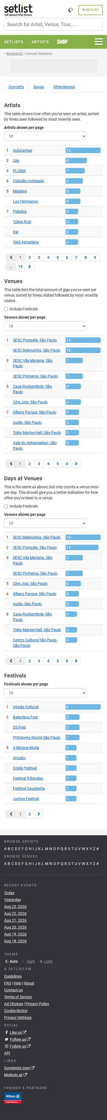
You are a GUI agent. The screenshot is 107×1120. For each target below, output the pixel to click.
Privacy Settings (18, 1017)
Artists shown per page (24, 127)
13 (20, 266)
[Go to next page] (29, 266)
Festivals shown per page (26, 684)
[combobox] (53, 24)
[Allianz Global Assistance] (12, 1097)
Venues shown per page (25, 317)
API (7, 1053)
